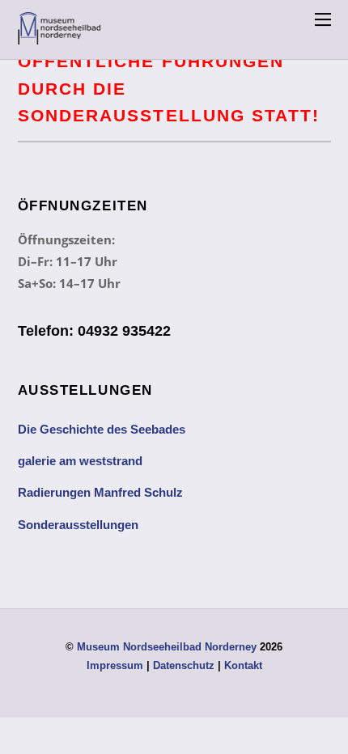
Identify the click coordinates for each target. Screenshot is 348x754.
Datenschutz (183, 665)
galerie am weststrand (80, 461)
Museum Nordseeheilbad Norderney (167, 647)
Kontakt (243, 665)
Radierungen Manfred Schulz (100, 492)
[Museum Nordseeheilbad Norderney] (60, 36)
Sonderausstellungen (78, 525)
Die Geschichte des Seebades (101, 429)
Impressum (115, 665)
